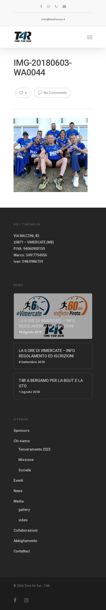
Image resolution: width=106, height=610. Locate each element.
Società (24, 470)
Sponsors (22, 431)
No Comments (55, 93)
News (18, 491)
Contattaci (22, 551)
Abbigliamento (25, 541)
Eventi (18, 480)
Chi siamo (22, 441)
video (23, 520)
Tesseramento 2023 (34, 449)
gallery (24, 510)
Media (19, 501)
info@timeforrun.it (53, 19)
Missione (26, 460)
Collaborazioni (26, 530)
